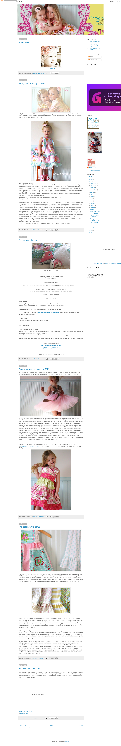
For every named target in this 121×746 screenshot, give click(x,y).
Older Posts (80, 725)
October (92, 187)
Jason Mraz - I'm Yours (25, 711)
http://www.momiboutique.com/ (51, 349)
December (93, 183)
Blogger (67, 741)
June (91, 196)
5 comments (41, 229)
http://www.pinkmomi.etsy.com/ (51, 347)
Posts (91, 56)
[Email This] (51, 73)
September (93, 190)
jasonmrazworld (24, 713)
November (93, 185)
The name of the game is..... (31, 240)
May (91, 198)
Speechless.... (25, 42)
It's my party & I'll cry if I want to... (34, 83)
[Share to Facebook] (56, 73)
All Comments (93, 59)
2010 (90, 181)
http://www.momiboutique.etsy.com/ (51, 345)
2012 (90, 177)
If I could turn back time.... (30, 668)
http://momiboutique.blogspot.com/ (48, 312)
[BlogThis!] (52, 73)
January (92, 207)
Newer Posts (22, 725)
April (91, 201)
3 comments (41, 73)
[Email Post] (46, 73)
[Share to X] (54, 73)
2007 (90, 233)
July (91, 194)
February (92, 205)
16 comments (41, 358)
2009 (90, 230)
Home (51, 725)
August (92, 192)
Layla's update (51, 68)
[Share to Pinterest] (58, 73)
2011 (90, 179)
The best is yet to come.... (30, 527)
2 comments (41, 516)
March (92, 203)
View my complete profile (93, 170)
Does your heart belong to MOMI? (34, 369)
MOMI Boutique (93, 167)
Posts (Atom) (29, 728)
